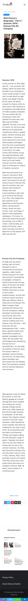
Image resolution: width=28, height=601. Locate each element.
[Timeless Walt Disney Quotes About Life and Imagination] (8, 544)
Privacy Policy (7, 577)
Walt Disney (12, 11)
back (12, 496)
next (16, 496)
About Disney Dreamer (11, 584)
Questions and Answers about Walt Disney (8, 561)
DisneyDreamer (14, 530)
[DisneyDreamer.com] (7, 4)
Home (5, 11)
